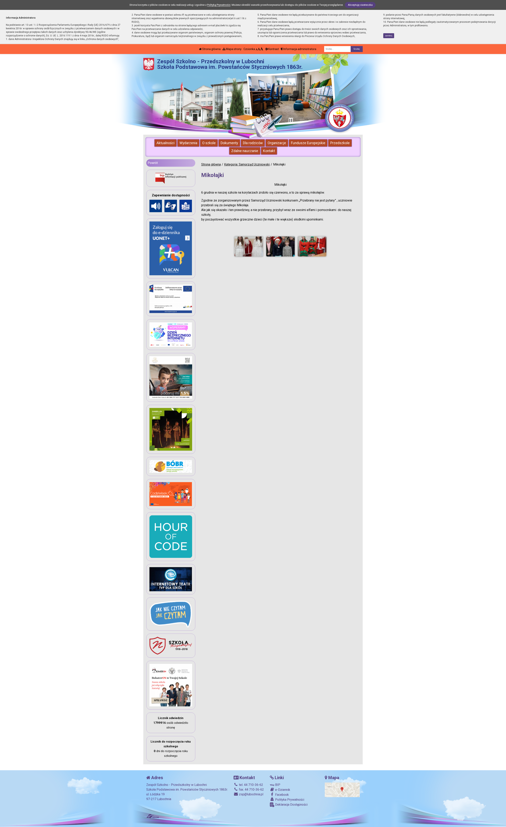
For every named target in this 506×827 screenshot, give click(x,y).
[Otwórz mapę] (342, 789)
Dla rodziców (253, 143)
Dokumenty (229, 143)
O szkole (209, 143)
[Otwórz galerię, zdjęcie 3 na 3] (312, 246)
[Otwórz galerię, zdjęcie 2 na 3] (280, 246)
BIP (277, 785)
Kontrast (273, 49)
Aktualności (166, 143)
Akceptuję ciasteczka (360, 4)
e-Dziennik (282, 790)
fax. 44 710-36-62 (251, 789)
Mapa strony (233, 49)
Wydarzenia (188, 143)
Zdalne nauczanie (244, 151)
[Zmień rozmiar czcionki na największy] (261, 49)
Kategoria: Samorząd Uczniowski (247, 164)
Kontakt (269, 151)
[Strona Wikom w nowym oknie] (152, 816)
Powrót (153, 163)
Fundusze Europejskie (308, 143)
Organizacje (277, 143)
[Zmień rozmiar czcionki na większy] (259, 49)
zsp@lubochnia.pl (250, 794)
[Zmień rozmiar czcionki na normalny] (257, 49)
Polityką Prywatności (218, 4)
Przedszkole (340, 143)
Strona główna (211, 49)
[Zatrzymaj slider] (291, 121)
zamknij (388, 36)
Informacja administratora (299, 49)
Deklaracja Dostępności (291, 804)
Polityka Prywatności (289, 799)
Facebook (281, 795)
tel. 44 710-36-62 (250, 785)
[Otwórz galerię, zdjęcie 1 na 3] (248, 246)
